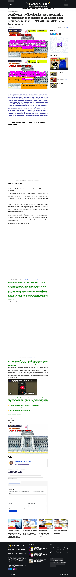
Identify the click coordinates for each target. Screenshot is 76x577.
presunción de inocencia (30, 477)
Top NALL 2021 (60, 83)
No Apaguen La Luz (14, 574)
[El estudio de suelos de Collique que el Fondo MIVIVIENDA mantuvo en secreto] (31, 561)
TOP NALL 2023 (60, 72)
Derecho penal (63, 562)
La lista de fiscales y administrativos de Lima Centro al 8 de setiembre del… (40, 554)
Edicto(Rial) (64, 549)
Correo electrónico (32, 503)
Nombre (10, 503)
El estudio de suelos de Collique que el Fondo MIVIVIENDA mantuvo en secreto (40, 560)
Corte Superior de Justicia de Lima (57, 560)
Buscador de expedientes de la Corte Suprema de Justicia (34, 279)
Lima (16, 477)
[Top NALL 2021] (53, 85)
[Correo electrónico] (26, 464)
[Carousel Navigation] (53, 1)
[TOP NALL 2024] (59, 64)
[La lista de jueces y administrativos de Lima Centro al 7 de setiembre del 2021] (31, 549)
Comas (61, 558)
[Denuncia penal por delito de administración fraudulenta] (61, 524)
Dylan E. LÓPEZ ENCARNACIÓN (23, 461)
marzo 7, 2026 (61, 85)
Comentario (11, 493)
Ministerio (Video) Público (54, 552)
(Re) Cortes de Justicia (64, 548)
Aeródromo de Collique (54, 558)
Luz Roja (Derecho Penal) (13, 11)
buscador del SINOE (33, 357)
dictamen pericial (11, 477)
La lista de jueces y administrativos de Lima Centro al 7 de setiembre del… (40, 548)
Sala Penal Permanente (12, 478)
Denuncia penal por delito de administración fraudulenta (60, 532)
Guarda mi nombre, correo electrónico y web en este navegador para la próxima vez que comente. (28, 508)
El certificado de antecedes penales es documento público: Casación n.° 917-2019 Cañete (44, 533)
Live (66, 4)
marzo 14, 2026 (61, 73)
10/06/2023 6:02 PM (38, 562)
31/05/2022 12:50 (11, 27)
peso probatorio (22, 477)
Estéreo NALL (54, 58)
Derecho (58, 562)
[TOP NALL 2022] (53, 79)
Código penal (53, 562)
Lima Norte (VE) (54, 549)
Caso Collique (54, 547)
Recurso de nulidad (39, 477)
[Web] (28, 464)
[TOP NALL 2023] (53, 74)
